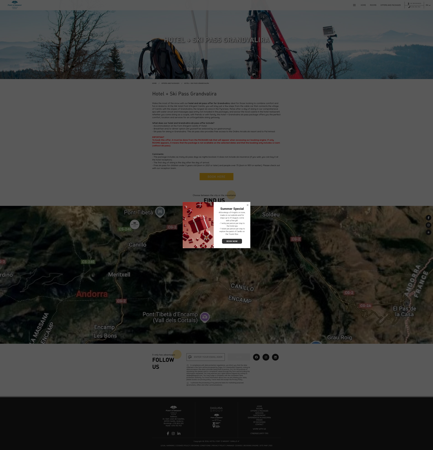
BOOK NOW (232, 241)
